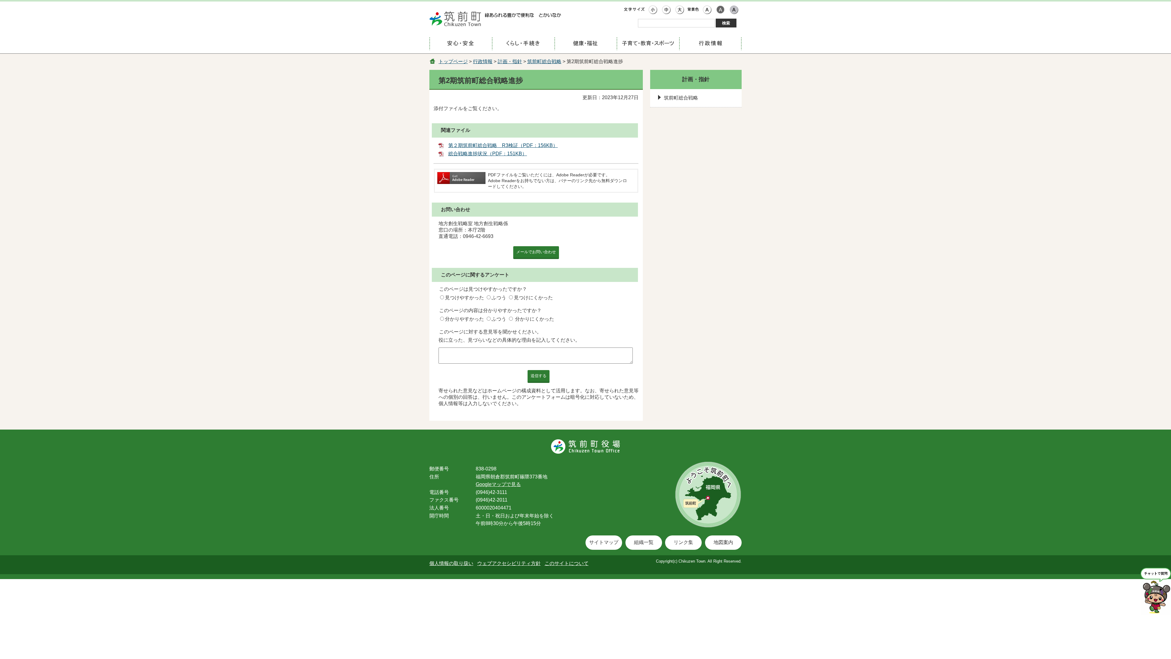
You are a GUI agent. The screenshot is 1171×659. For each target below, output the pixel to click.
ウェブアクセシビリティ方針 (509, 563)
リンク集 (683, 542)
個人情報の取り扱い (451, 563)
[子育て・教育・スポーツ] (648, 44)
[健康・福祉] (585, 44)
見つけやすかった (464, 297)
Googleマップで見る (498, 484)
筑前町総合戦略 (544, 61)
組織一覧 (644, 542)
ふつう (499, 297)
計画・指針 (510, 61)
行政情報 (482, 61)
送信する (538, 375)
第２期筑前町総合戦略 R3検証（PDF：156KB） (503, 145)
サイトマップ (603, 542)
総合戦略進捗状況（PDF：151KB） (487, 153)
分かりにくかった (534, 319)
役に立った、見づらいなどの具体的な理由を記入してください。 (509, 340)
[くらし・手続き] (523, 44)
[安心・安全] (460, 44)
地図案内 (723, 542)
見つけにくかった (533, 297)
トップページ (453, 61)
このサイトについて (567, 563)
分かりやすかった (464, 319)
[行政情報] (710, 44)
